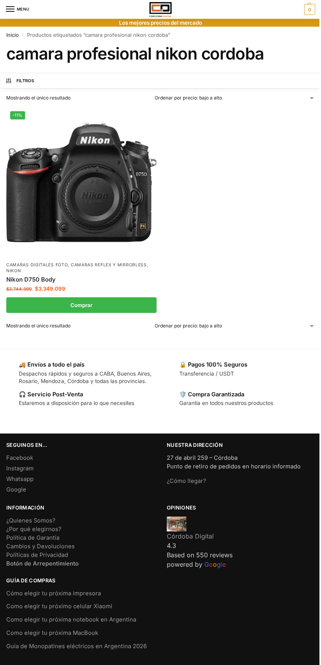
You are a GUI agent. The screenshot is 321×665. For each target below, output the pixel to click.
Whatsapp (20, 478)
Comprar (81, 305)
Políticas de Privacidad (37, 554)
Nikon (13, 270)
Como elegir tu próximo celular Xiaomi (59, 606)
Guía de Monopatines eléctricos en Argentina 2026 (76, 646)
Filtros (25, 80)
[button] (308, 9)
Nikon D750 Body (31, 279)
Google (16, 489)
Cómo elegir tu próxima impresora (53, 593)
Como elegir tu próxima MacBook (52, 632)
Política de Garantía (33, 537)
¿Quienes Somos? (30, 520)
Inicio (12, 35)
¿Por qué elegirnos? (33, 529)
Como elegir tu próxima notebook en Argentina (71, 619)
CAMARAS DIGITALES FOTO (37, 264)
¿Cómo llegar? (186, 480)
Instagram (20, 468)
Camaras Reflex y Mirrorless (109, 264)
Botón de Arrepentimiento (42, 563)
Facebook (19, 457)
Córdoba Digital (190, 536)
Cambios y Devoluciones (40, 546)
